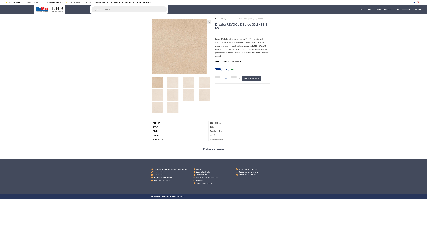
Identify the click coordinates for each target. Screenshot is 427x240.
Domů (217, 19)
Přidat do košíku (251, 79)
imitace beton (232, 19)
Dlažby (396, 9)
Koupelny (406, 9)
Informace (417, 9)
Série (369, 9)
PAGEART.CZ (180, 196)
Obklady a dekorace (383, 9)
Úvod (362, 9)
